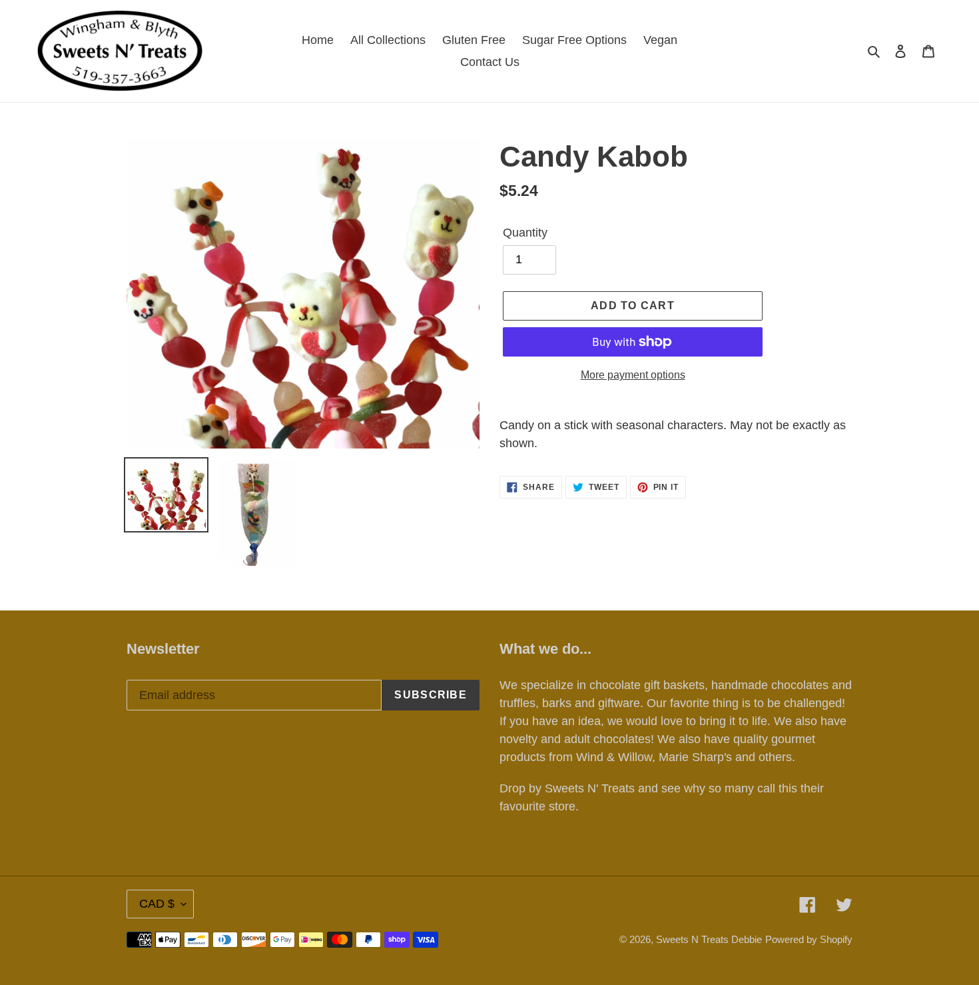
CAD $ (156, 903)
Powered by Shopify (808, 939)
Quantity (525, 232)
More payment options (633, 375)
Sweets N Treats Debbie (709, 939)
